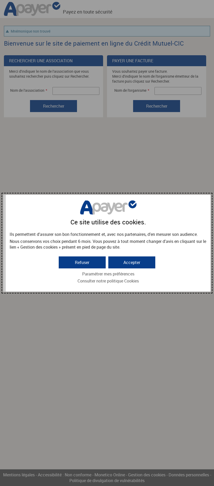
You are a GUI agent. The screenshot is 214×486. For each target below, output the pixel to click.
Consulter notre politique (108, 281)
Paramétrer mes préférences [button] (108, 274)
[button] (131, 262)
